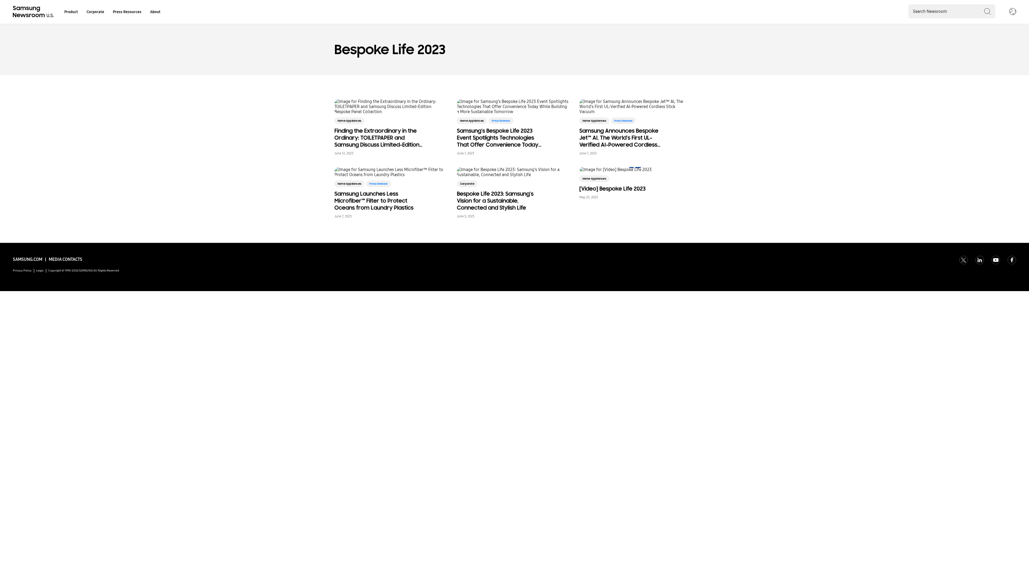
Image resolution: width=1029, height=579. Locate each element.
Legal (40, 270)
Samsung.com (27, 259)
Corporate (95, 12)
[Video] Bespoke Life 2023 (612, 188)
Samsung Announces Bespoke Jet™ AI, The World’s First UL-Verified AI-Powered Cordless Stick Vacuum (618, 137)
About (155, 12)
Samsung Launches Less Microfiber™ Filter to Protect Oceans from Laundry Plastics (373, 200)
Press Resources (127, 12)
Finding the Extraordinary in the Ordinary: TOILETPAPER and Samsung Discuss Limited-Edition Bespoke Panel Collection (376, 137)
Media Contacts (65, 259)
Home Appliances (349, 121)
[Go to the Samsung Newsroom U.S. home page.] (34, 12)
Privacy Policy (22, 270)
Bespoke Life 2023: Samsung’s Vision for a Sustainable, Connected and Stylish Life (495, 200)
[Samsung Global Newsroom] (1012, 12)
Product (71, 12)
